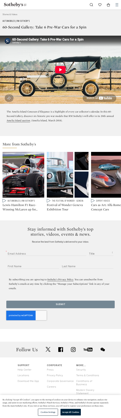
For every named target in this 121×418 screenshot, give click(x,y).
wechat (103, 349)
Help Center (25, 369)
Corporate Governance (60, 381)
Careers (51, 387)
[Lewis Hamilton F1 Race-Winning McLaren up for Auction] (23, 175)
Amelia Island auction (18, 120)
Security (81, 369)
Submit (60, 304)
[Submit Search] (91, 4)
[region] (60, 406)
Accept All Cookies (70, 412)
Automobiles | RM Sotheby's (16, 21)
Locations (23, 375)
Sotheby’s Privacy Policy (60, 279)
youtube (88, 349)
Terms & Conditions (87, 375)
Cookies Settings (48, 412)
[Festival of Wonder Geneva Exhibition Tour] (68, 175)
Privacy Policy (55, 375)
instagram (73, 349)
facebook (60, 349)
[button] (62, 145)
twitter (48, 349)
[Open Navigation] (116, 4)
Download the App (28, 381)
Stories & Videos (10, 14)
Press (50, 369)
